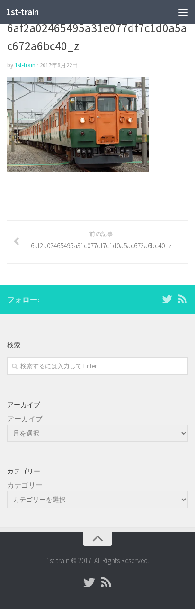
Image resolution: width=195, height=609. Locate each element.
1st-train (22, 12)
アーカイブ (25, 418)
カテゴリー (25, 485)
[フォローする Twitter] (167, 299)
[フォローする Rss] (182, 299)
